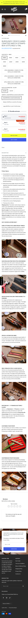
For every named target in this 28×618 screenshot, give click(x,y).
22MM (10, 63)
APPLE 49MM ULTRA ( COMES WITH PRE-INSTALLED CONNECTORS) (14, 84)
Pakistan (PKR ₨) (6, 605)
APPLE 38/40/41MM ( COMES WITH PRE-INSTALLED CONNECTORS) (14, 72)
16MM (4, 59)
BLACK (11, 92)
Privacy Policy (18, 573)
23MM (17, 63)
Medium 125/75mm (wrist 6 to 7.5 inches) (12, 103)
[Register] (23, 587)
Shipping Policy (18, 570)
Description (5, 154)
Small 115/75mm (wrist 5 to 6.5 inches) (11, 99)
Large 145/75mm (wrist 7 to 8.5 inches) (11, 107)
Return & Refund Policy (20, 567)
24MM (23, 63)
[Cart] (25, 11)
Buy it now (14, 141)
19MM (16, 59)
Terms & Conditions (19, 565)
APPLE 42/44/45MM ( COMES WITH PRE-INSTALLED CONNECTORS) (14, 78)
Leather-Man (5, 39)
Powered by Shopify (13, 609)
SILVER (4, 92)
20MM (23, 59)
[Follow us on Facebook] (3, 599)
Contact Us (17, 575)
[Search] (5, 11)
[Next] (25, 37)
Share (3, 149)
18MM (10, 59)
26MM (4, 67)
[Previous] (2, 37)
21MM (4, 63)
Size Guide (17, 562)
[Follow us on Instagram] (6, 599)
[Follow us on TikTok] (9, 599)
